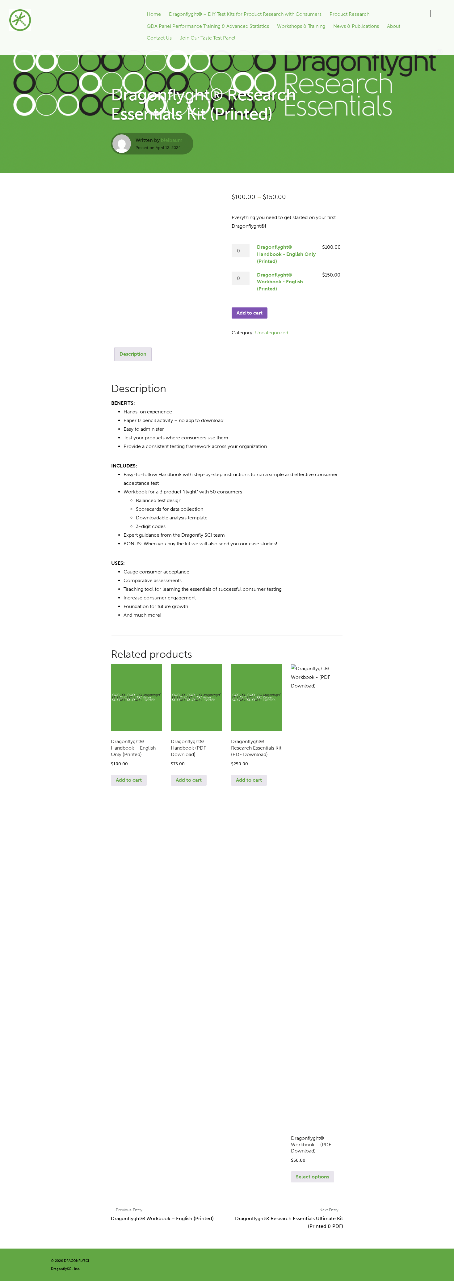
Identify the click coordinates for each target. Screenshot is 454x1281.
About (393, 26)
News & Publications (356, 26)
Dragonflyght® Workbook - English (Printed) (280, 282)
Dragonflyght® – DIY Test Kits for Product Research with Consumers (245, 14)
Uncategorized (271, 333)
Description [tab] (133, 354)
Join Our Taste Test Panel (207, 38)
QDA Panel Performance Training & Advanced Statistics (208, 26)
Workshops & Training (301, 26)
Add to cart (250, 313)
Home (154, 14)
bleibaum (172, 140)
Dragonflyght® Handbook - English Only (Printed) (286, 254)
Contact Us (159, 38)
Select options (312, 1177)
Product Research (349, 14)
